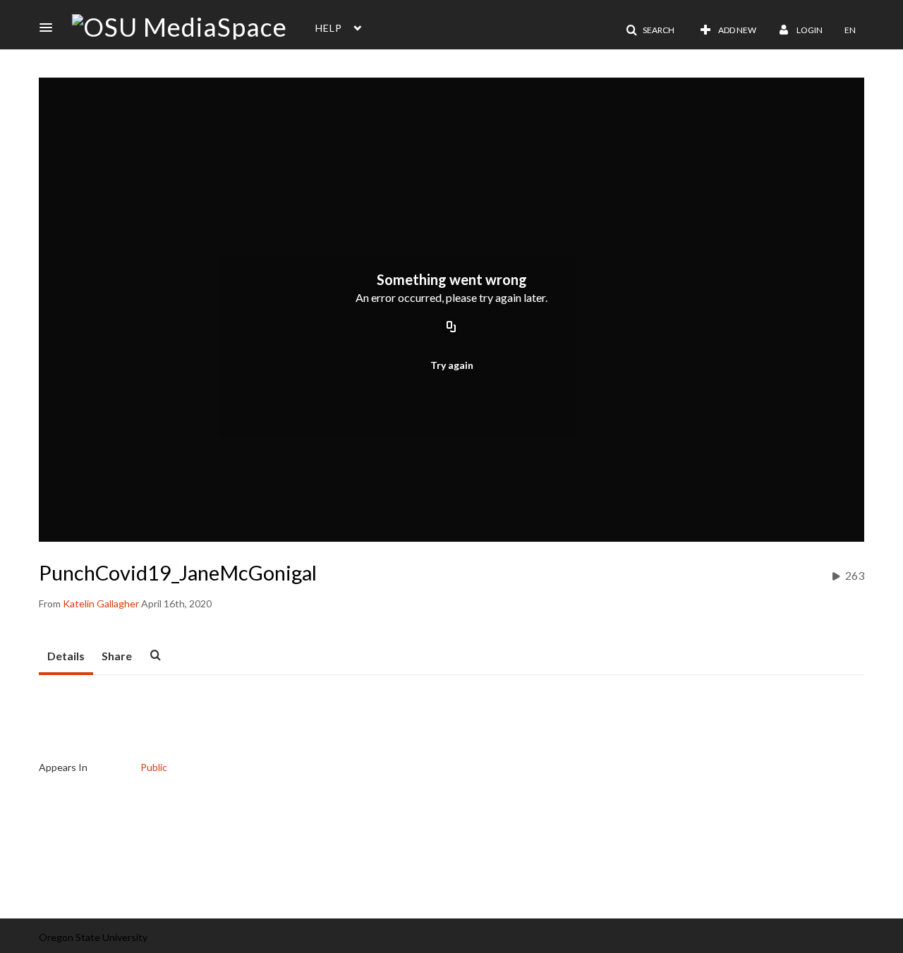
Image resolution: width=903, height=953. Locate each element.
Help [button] (328, 28)
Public (153, 767)
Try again (451, 365)
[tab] (66, 656)
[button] (50, 27)
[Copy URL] (451, 328)
